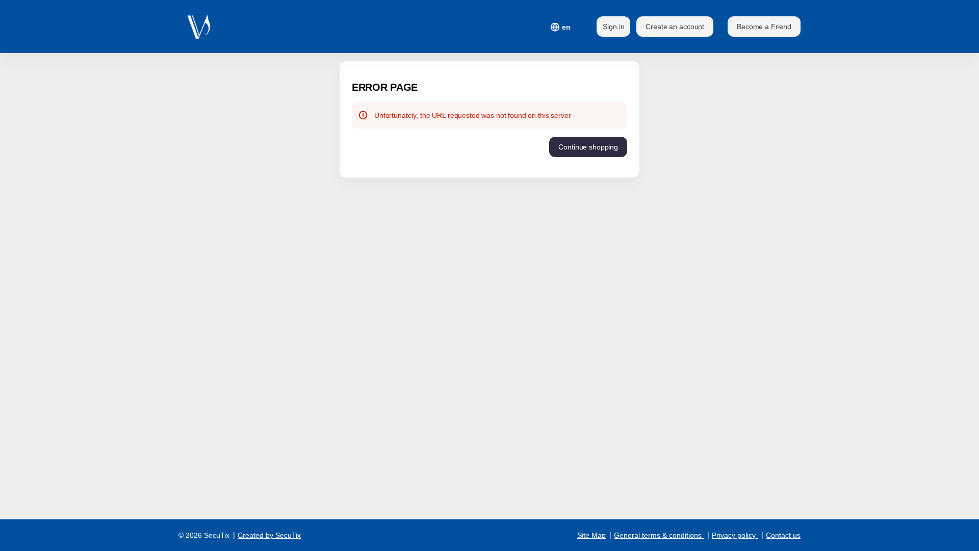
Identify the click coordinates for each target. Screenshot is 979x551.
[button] (764, 26)
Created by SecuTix (269, 535)
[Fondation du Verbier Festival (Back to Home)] (203, 26)
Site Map (591, 535)
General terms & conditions (658, 535)
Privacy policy (734, 535)
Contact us (783, 535)
